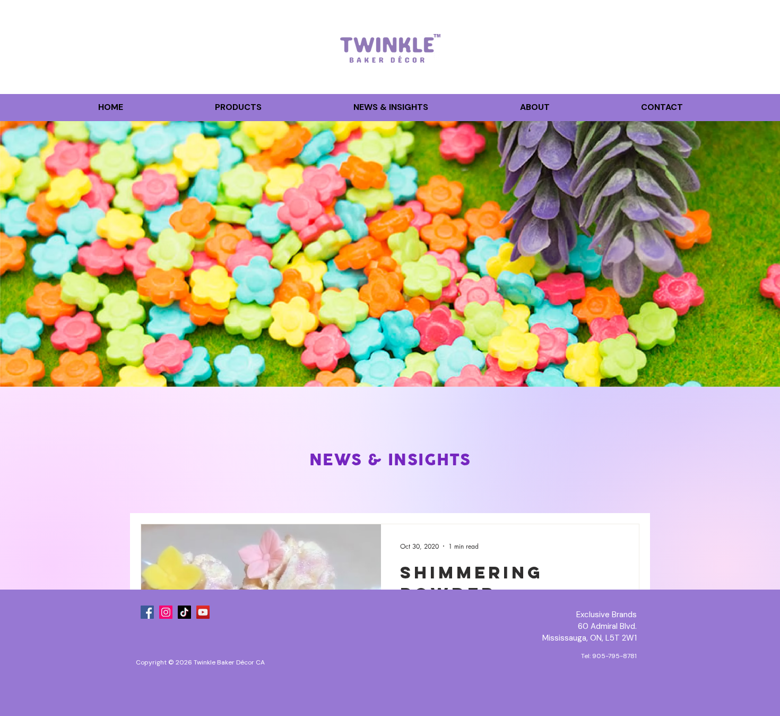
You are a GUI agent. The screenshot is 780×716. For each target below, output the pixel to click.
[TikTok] (184, 612)
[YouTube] (203, 612)
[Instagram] (165, 612)
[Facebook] (147, 612)
